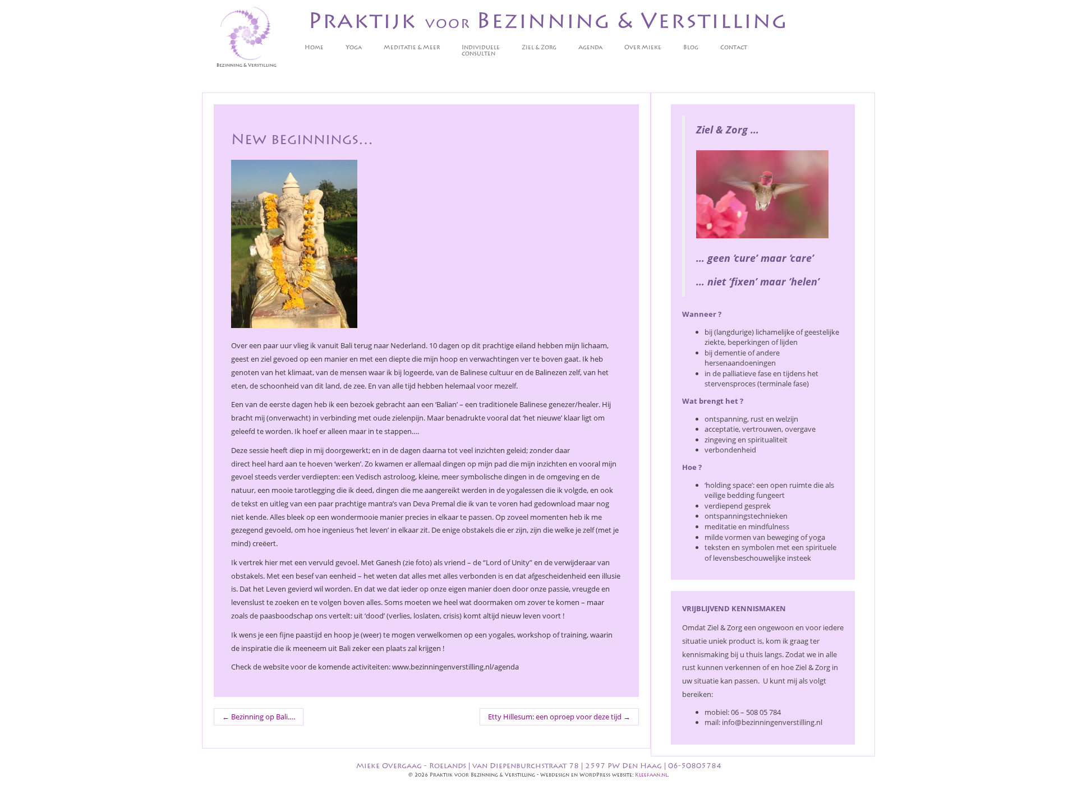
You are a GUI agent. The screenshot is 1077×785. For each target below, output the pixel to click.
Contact (733, 48)
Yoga (354, 48)
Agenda (590, 48)
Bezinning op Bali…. (258, 717)
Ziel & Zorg (539, 48)
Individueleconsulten (481, 51)
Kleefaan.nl (651, 775)
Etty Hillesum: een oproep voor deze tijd (559, 717)
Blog (690, 48)
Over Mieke (642, 48)
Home (314, 48)
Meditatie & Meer (412, 48)
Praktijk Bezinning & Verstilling (548, 23)
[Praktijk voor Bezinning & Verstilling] (246, 37)
